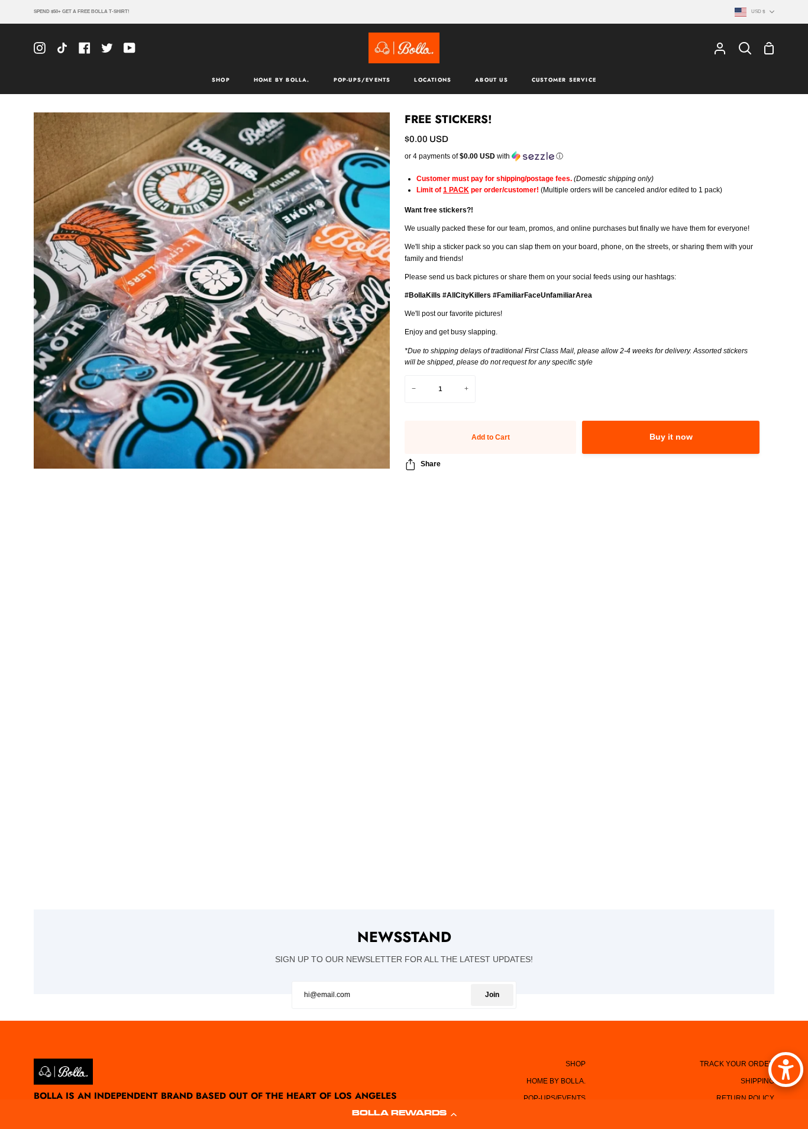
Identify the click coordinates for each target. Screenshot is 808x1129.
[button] (404, 1114)
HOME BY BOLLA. (556, 1081)
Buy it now (671, 437)
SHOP (575, 1064)
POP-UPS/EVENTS (554, 1098)
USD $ (758, 11)
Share (431, 464)
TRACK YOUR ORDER (737, 1064)
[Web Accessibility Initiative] (786, 1069)
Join (492, 995)
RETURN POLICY (745, 1098)
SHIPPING (757, 1081)
